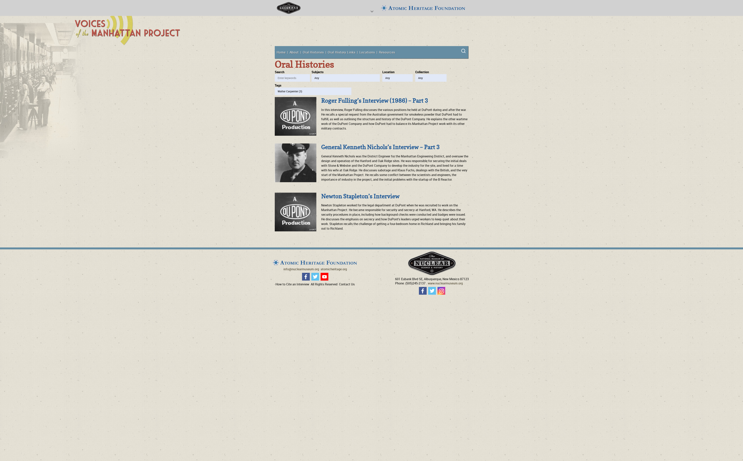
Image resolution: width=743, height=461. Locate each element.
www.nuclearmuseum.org (445, 283)
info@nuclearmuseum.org (301, 269)
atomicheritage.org (334, 269)
